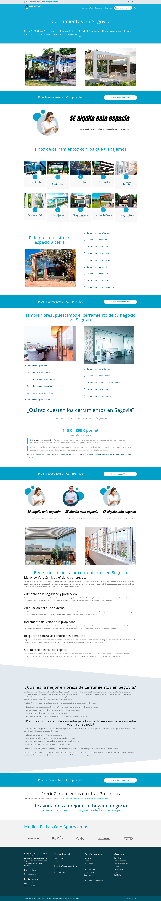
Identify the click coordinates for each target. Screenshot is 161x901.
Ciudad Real (82, 798)
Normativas (58, 858)
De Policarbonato (121, 861)
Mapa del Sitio (59, 873)
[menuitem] (132, 1)
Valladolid (105, 798)
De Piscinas (88, 866)
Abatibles (87, 858)
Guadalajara (91, 798)
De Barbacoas (89, 869)
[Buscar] (135, 8)
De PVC (117, 872)
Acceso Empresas (132, 1)
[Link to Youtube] (127, 898)
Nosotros (57, 870)
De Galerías (88, 864)
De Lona (117, 866)
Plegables (87, 861)
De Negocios (89, 872)
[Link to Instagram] (129, 898)
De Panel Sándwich (121, 864)
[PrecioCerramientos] (33, 8)
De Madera (118, 875)
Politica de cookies (74, 898)
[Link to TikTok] (124, 898)
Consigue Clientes (31, 883)
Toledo (99, 798)
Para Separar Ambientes (93, 881)
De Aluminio (118, 869)
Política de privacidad (64, 898)
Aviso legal (55, 898)
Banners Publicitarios (32, 886)
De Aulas (87, 875)
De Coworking (89, 878)
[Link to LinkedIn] (135, 898)
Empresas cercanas (31, 874)
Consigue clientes (51, 2)
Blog (56, 861)
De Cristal (118, 858)
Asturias (69, 798)
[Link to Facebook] (132, 898)
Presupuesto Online (120, 97)
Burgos (75, 798)
